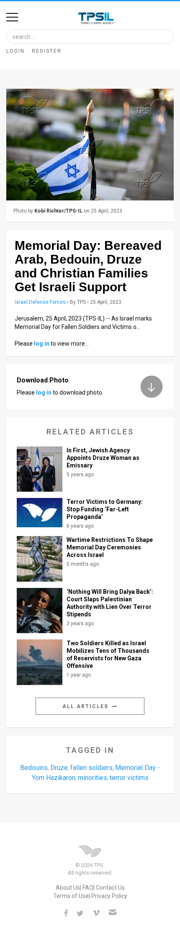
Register (47, 51)
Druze (59, 768)
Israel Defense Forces (40, 302)
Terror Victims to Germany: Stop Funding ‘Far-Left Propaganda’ (105, 509)
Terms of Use (71, 896)
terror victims (129, 778)
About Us (68, 887)
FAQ (87, 887)
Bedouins (34, 768)
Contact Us (110, 887)
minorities (92, 778)
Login (15, 51)
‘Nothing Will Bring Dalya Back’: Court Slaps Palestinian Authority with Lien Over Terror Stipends (110, 603)
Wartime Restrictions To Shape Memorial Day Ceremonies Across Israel (110, 547)
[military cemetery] (90, 144)
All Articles (86, 706)
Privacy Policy (109, 896)
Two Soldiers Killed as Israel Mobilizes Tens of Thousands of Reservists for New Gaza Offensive (108, 654)
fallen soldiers (91, 768)
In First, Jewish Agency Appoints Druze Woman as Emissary (103, 458)
